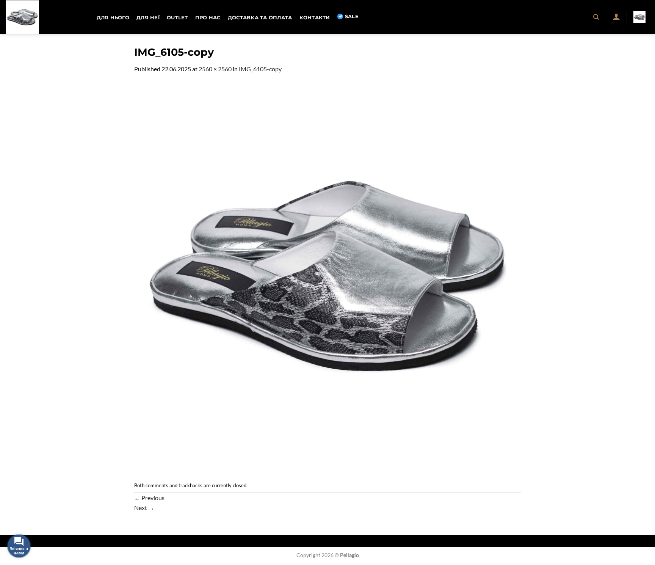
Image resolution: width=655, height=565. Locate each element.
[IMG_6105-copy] (327, 275)
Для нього (113, 17)
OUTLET (177, 17)
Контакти (314, 17)
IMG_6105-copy (260, 68)
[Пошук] (596, 17)
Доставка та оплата (260, 17)
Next (144, 507)
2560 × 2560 (215, 68)
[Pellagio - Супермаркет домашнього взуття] (43, 17)
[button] (616, 16)
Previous (149, 497)
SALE (352, 16)
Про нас (208, 17)
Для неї (148, 17)
